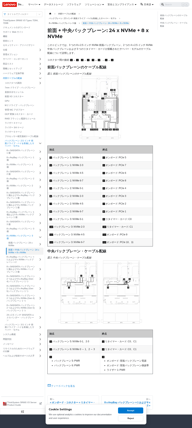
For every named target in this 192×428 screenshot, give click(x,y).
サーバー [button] (33, 4)
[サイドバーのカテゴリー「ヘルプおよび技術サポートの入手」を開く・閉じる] (40, 355)
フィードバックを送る (63, 386)
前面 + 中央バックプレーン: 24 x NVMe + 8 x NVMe (23, 251)
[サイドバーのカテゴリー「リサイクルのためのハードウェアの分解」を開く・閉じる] (40, 349)
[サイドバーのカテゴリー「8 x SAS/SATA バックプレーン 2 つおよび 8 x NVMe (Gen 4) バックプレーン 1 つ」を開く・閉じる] (40, 298)
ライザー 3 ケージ (13, 123)
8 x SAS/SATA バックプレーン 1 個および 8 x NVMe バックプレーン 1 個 (21, 205)
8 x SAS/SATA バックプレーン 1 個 (21, 151)
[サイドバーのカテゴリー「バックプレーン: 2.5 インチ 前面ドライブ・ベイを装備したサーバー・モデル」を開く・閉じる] (40, 143)
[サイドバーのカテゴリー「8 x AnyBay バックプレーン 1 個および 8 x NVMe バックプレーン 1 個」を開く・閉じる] (40, 215)
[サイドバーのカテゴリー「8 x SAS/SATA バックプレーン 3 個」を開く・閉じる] (40, 223)
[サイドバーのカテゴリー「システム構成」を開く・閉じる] (40, 334)
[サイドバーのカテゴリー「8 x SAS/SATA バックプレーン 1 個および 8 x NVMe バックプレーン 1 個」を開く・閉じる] (40, 205)
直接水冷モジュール (14, 92)
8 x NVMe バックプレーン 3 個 (20, 237)
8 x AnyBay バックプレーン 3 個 (20, 230)
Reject (131, 418)
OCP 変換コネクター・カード (19, 114)
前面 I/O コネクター (14, 96)
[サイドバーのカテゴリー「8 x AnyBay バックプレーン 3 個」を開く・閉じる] (40, 230)
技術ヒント (8, 41)
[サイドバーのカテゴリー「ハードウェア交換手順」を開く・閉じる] (40, 73)
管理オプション (10, 54)
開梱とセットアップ (12, 68)
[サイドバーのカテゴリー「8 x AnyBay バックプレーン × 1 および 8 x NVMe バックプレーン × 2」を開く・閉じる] (40, 259)
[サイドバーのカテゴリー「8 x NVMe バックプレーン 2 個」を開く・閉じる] (40, 187)
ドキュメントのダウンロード (16, 27)
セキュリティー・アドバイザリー (18, 45)
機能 (5, 36)
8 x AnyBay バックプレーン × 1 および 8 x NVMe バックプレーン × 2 (20, 259)
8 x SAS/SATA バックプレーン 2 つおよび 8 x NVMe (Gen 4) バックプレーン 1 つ (21, 298)
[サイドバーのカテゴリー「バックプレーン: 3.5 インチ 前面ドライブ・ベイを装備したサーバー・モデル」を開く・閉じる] (40, 327)
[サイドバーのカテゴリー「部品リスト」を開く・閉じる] (40, 63)
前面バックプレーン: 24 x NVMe (20, 244)
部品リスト (8, 64)
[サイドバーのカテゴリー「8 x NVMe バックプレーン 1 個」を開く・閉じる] (40, 165)
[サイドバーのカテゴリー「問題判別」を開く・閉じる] (40, 339)
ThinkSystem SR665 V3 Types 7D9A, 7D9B (20, 21)
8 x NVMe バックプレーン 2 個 (20, 186)
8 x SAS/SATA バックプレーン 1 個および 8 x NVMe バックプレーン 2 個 (21, 269)
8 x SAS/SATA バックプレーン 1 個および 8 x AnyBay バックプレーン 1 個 (21, 195)
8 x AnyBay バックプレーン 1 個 (20, 158)
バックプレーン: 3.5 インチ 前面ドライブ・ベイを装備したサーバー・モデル (19, 327)
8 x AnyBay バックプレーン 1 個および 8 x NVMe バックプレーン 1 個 (20, 214)
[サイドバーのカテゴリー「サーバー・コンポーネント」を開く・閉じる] (40, 59)
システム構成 (9, 334)
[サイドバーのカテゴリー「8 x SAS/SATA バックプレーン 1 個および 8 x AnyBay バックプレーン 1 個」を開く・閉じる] (40, 195)
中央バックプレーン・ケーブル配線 (174, 24)
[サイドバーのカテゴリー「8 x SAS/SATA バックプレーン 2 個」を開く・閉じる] (40, 172)
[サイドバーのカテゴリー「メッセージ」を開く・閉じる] (40, 344)
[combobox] (7, 14)
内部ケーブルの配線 (12, 78)
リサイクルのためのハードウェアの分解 (18, 349)
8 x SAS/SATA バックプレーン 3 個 (21, 222)
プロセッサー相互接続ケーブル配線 (21, 136)
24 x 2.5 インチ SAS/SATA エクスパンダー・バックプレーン (20, 317)
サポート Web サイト (13, 32)
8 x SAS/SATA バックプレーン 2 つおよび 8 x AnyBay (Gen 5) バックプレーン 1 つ (21, 288)
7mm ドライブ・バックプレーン (20, 87)
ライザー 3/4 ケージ (14, 127)
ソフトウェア (74, 4)
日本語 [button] (147, 4)
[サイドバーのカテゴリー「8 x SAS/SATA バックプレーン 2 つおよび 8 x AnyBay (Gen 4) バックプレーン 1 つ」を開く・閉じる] (40, 279)
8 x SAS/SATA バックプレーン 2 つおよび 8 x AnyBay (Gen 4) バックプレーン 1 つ (21, 279)
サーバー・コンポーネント (15, 59)
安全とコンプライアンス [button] (121, 4)
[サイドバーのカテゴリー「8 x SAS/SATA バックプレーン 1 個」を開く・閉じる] (40, 151)
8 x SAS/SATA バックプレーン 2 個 (21, 172)
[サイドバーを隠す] (22, 412)
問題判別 (7, 339)
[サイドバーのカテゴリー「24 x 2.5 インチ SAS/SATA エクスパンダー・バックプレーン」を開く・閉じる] (40, 317)
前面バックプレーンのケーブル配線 (174, 17)
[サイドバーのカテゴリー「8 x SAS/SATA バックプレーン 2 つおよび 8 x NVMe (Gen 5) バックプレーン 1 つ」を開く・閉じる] (40, 308)
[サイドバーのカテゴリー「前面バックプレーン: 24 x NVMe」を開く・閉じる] (40, 244)
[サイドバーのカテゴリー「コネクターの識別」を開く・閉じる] (40, 83)
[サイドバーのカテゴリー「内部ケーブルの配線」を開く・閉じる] (40, 78)
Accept (130, 410)
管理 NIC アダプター (14, 110)
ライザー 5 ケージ (13, 132)
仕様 (5, 50)
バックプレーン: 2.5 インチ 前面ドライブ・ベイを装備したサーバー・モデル (19, 143)
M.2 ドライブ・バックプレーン (19, 105)
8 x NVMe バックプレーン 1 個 (20, 165)
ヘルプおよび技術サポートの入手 (18, 356)
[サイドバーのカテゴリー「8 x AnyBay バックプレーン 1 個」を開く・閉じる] (40, 158)
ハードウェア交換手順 (13, 73)
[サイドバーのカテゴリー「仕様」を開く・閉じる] (40, 50)
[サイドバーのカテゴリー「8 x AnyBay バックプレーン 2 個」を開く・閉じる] (40, 179)
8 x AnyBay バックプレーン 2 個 (20, 179)
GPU (7, 101)
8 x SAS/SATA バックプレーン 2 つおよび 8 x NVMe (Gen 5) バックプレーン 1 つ (21, 308)
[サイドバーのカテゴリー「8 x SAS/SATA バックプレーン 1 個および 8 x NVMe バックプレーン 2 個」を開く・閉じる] (40, 269)
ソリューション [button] (93, 4)
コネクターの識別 (13, 83)
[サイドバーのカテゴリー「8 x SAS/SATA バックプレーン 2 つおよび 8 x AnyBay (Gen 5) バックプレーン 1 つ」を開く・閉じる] (40, 289)
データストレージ (53, 4)
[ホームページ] (50, 13)
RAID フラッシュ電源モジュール (20, 118)
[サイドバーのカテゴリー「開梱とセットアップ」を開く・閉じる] (40, 68)
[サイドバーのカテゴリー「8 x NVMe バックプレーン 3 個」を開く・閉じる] (40, 237)
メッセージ (8, 344)
